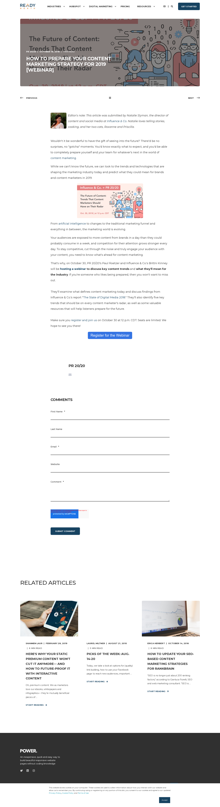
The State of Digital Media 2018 (104, 297)
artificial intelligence (72, 223)
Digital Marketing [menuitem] (100, 6)
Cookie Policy (68, 793)
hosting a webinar (73, 269)
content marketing (63, 158)
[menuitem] (64, 6)
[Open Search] (172, 6)
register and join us (84, 320)
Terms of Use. (83, 793)
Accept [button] (165, 800)
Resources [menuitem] (144, 6)
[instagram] (33, 770)
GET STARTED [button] (189, 6)
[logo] (28, 751)
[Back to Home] (27, 6)
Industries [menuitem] (54, 6)
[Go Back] (110, 98)
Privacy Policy (55, 793)
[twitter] (22, 770)
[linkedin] (28, 770)
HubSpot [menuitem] (75, 6)
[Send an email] (70, 374)
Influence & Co (116, 121)
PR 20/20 (31, 51)
